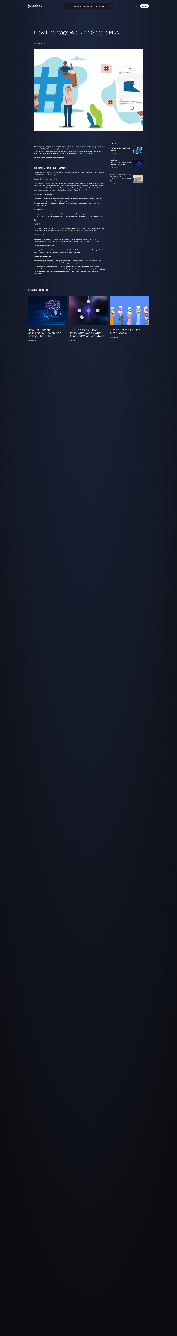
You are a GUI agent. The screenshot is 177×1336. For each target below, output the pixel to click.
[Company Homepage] (35, 6)
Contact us (83, 271)
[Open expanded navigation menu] (110, 6)
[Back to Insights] (67, 6)
